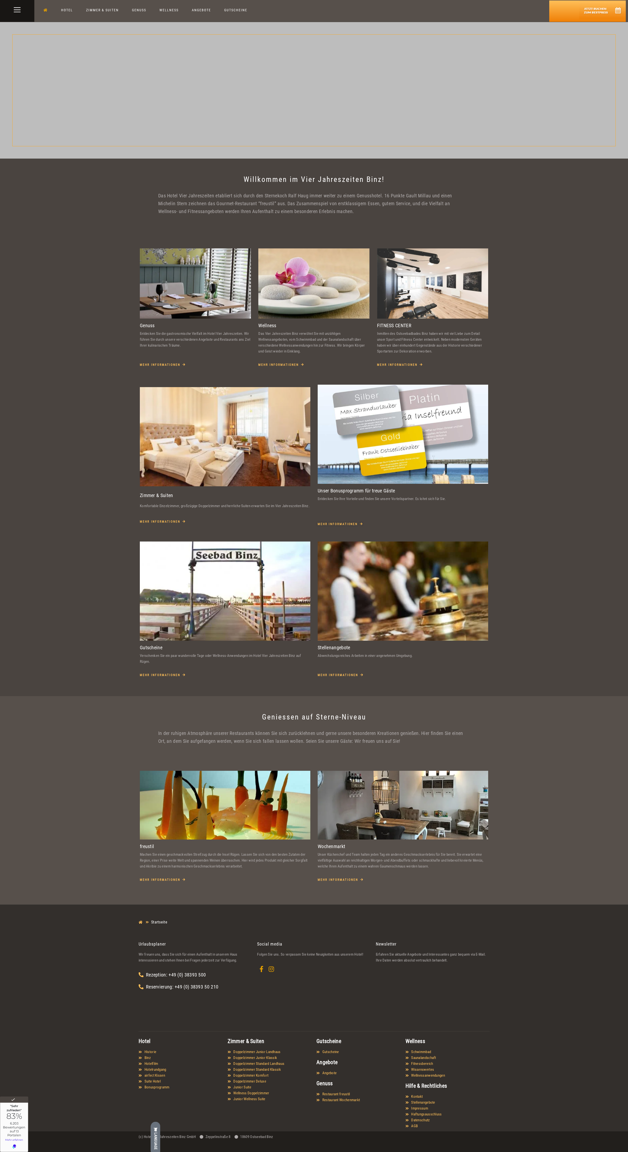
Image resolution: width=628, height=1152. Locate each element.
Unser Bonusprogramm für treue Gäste (356, 491)
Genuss (139, 10)
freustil (147, 846)
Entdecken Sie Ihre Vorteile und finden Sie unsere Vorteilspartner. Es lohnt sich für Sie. (382, 499)
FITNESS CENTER (394, 325)
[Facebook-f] (261, 969)
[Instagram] (271, 969)
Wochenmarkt (331, 846)
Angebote (201, 10)
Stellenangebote (334, 648)
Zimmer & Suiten (102, 10)
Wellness (169, 10)
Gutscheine (235, 10)
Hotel (67, 10)
